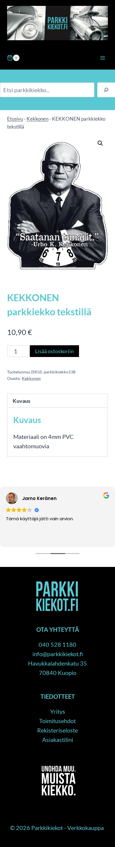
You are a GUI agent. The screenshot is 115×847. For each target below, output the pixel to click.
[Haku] (106, 89)
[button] (100, 143)
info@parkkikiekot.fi (57, 653)
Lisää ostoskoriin (54, 351)
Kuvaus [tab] (21, 401)
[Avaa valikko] (102, 57)
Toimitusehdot (57, 720)
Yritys (57, 711)
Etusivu (15, 119)
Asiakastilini (57, 739)
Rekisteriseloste (57, 730)
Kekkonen (37, 119)
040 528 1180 (57, 644)
